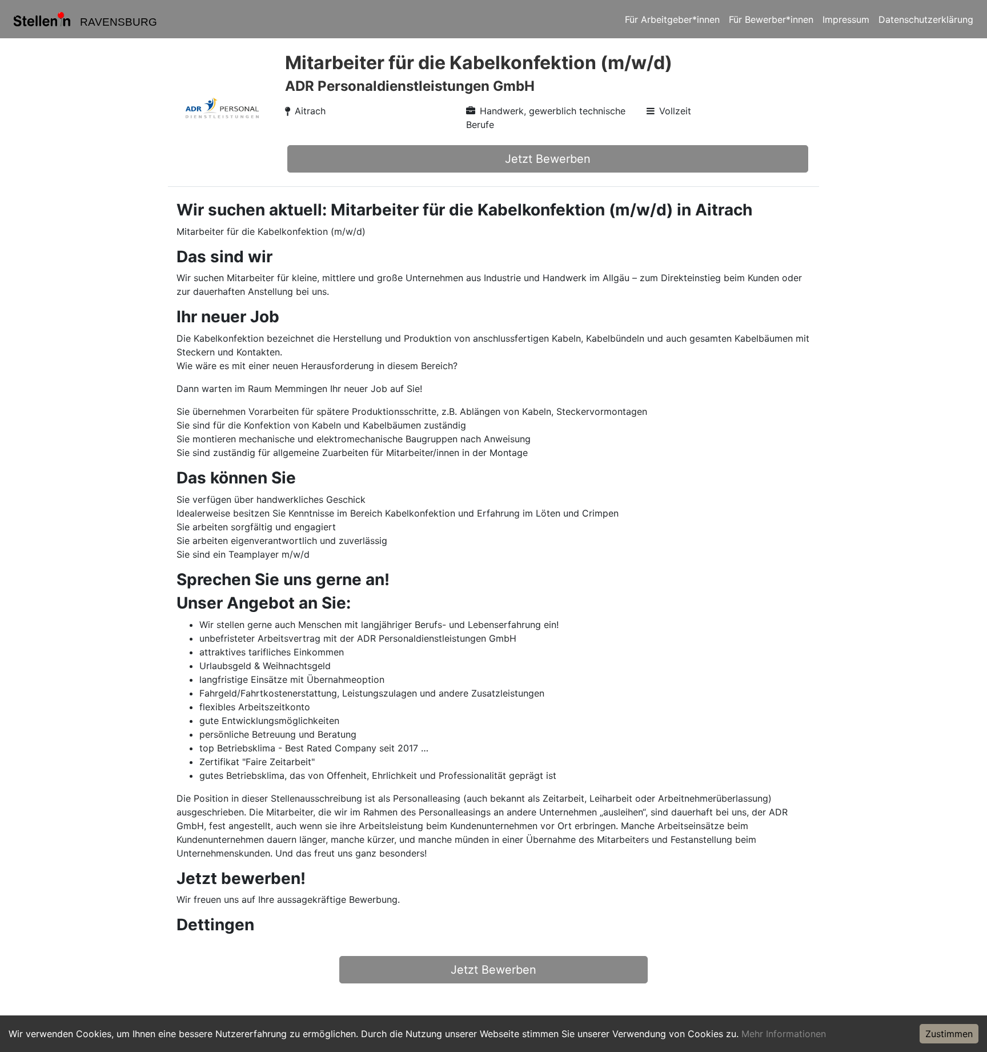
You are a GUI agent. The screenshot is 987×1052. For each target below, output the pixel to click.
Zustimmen (949, 1033)
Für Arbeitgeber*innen (672, 19)
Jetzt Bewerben (548, 159)
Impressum (845, 19)
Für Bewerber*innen (771, 19)
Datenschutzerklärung (925, 19)
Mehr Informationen (783, 1033)
